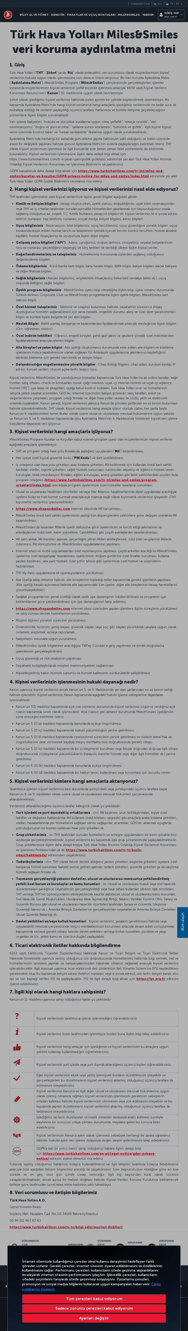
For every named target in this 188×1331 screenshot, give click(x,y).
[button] (94, 1318)
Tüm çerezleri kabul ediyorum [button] (94, 1298)
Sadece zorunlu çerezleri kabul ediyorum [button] (94, 1308)
